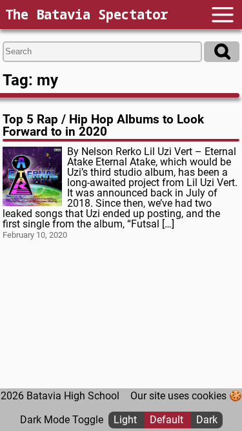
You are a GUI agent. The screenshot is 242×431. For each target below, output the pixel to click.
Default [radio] (168, 420)
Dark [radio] (206, 420)
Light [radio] (126, 420)
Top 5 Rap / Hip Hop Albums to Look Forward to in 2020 (103, 125)
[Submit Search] (221, 51)
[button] (223, 14)
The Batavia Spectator (86, 14)
